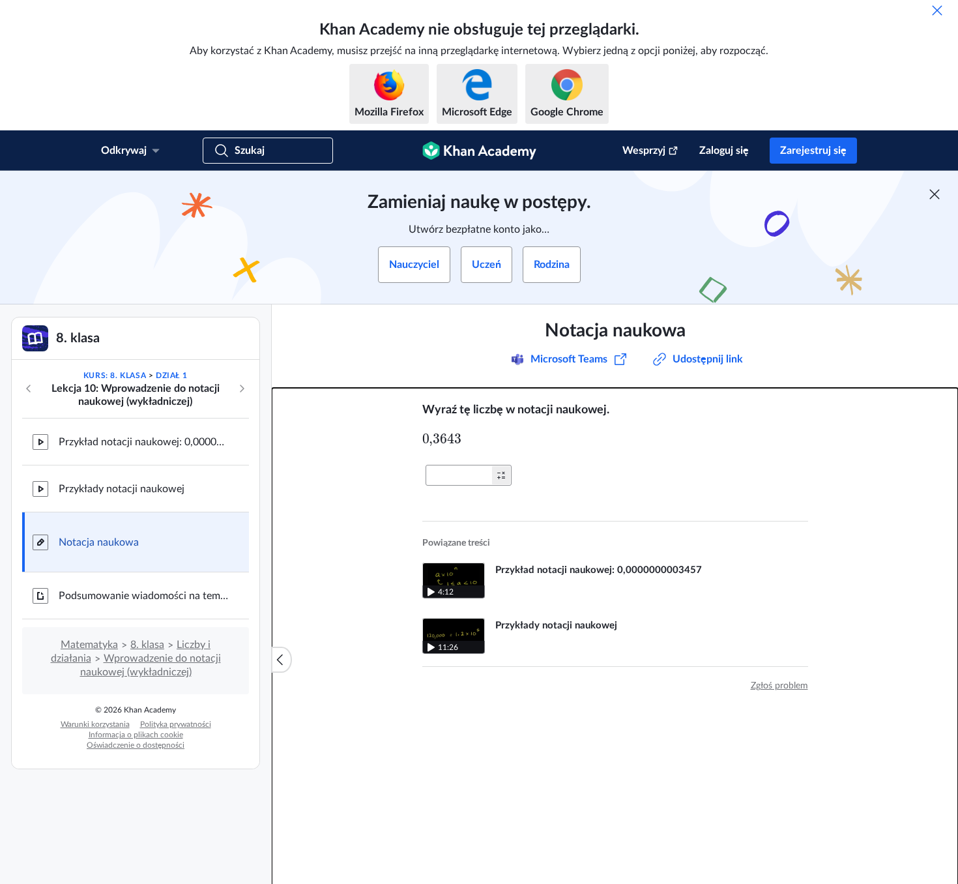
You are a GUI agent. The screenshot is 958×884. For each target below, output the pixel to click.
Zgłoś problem (779, 685)
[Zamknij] (937, 10)
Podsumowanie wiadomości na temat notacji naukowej (143, 596)
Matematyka (89, 645)
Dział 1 (171, 375)
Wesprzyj (643, 150)
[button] (501, 475)
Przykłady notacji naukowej (121, 489)
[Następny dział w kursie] (242, 388)
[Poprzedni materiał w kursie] (28, 388)
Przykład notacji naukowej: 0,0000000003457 (143, 442)
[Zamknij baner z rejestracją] (935, 194)
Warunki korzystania (95, 724)
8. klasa (147, 645)
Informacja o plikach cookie (136, 735)
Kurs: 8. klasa (114, 375)
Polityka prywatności (175, 724)
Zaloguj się (724, 150)
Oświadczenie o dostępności (135, 745)
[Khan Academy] (479, 150)
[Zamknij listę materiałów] (281, 660)
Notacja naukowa (99, 542)
